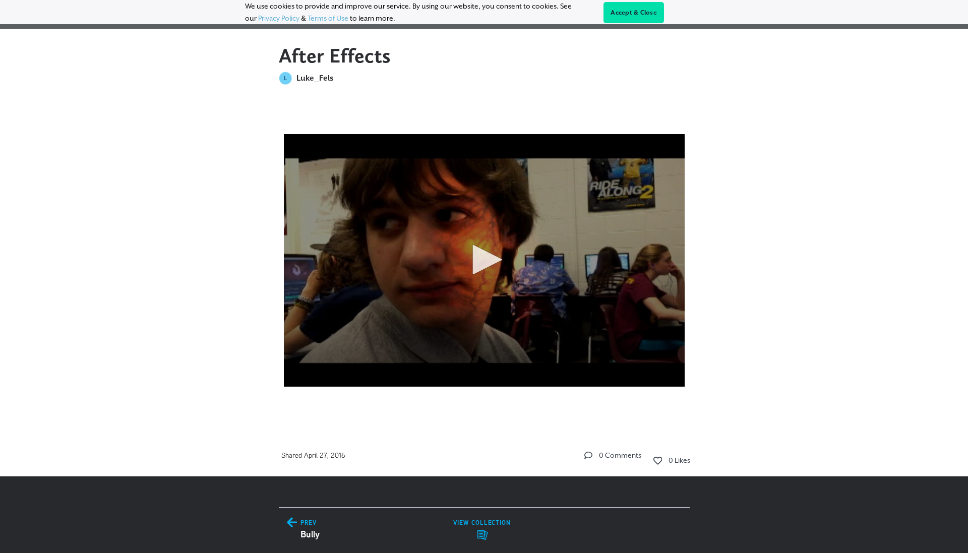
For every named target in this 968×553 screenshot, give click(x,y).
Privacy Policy (278, 18)
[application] (484, 260)
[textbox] (484, 256)
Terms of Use (328, 18)
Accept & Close (634, 12)
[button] (484, 259)
